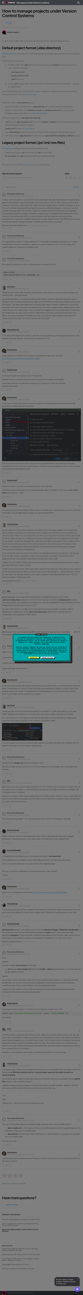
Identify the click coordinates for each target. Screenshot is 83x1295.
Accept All (33, 657)
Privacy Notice (37, 650)
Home (10, 3)
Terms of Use (52, 650)
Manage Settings (47, 657)
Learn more (45, 644)
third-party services (27, 652)
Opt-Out (55, 653)
